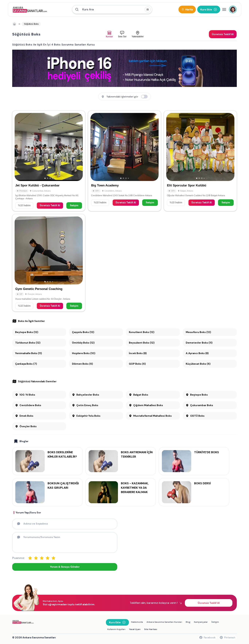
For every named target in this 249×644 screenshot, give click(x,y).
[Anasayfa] (14, 24)
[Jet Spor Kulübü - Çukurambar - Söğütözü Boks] (48, 161)
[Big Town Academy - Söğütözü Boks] (124, 161)
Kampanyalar (201, 622)
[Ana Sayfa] (29, 9)
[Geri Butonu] (78, 147)
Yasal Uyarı (135, 629)
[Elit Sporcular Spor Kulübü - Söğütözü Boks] (200, 161)
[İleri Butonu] (19, 147)
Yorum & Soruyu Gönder (64, 566)
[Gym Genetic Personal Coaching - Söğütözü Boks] (48, 262)
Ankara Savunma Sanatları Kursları (164, 622)
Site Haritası (150, 629)
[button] (112, 9)
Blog (188, 622)
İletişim (74, 205)
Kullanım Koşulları (116, 629)
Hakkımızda (137, 622)
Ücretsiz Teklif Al (50, 205)
